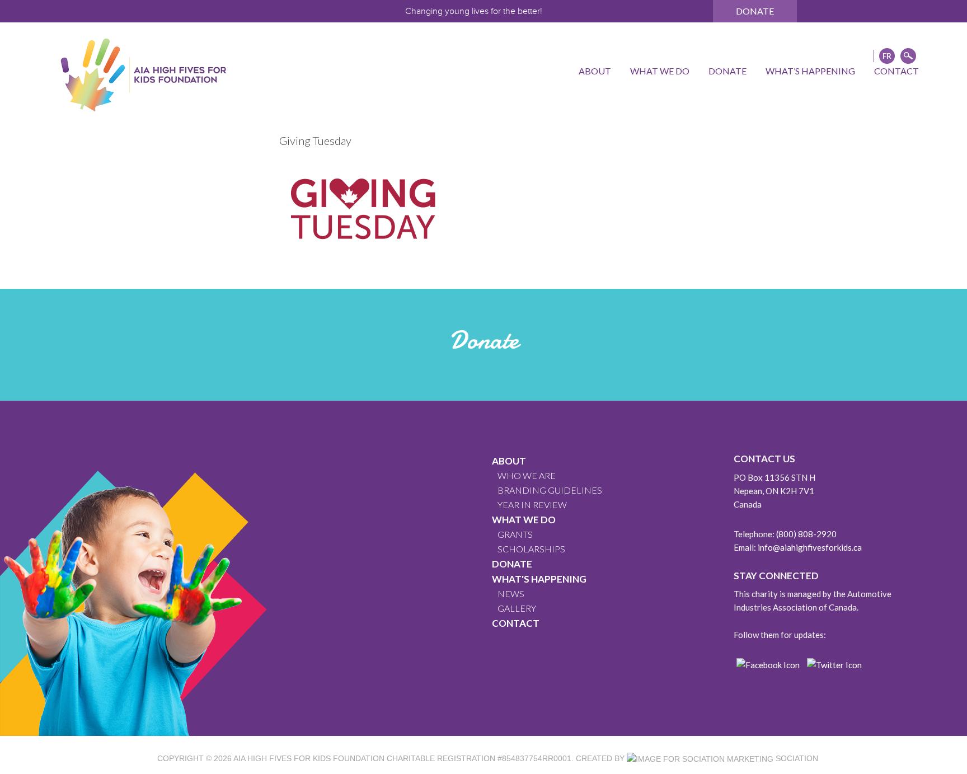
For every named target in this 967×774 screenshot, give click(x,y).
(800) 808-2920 (806, 534)
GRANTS (515, 534)
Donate (755, 11)
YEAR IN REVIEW (532, 504)
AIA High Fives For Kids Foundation (308, 758)
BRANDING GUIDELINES (549, 490)
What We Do (524, 520)
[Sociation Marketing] (700, 758)
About (509, 461)
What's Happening (539, 579)
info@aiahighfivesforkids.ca (810, 547)
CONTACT (515, 623)
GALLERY (516, 608)
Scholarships (531, 548)
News (510, 593)
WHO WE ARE (526, 475)
